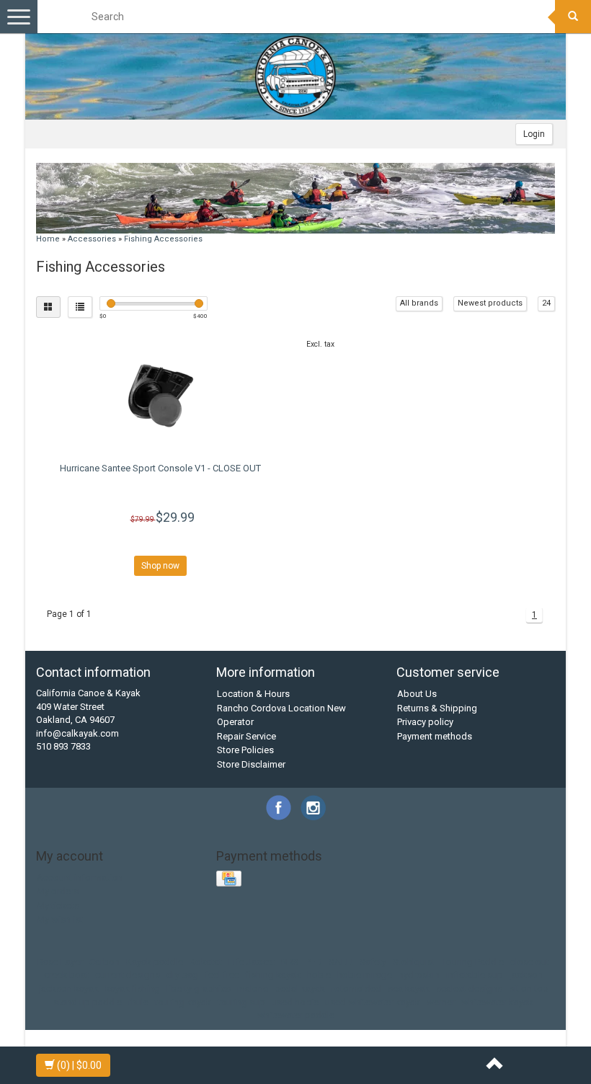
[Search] (573, 16)
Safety (373, 961)
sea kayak (409, 988)
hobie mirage (364, 974)
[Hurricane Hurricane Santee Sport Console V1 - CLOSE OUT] (160, 393)
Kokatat (206, 961)
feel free (222, 974)
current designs (127, 974)
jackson (526, 974)
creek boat (66, 974)
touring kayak (183, 1002)
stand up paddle (87, 1002)
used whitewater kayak (372, 1002)
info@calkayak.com (77, 733)
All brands (419, 303)
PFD (314, 961)
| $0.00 (79, 1065)
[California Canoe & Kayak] (295, 76)
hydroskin (419, 974)
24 (546, 303)
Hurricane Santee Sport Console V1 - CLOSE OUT (160, 468)
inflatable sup (474, 974)
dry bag (182, 974)
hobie (319, 974)
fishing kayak (273, 974)
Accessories (92, 239)
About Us (417, 693)
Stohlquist (414, 961)
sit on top (528, 988)
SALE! (341, 961)
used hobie (295, 1002)
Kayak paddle (154, 961)
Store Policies (245, 750)
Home (48, 239)
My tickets (58, 905)
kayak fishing (132, 988)
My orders (58, 891)
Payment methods (434, 736)
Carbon (104, 961)
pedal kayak (300, 988)
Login (534, 134)
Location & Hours (253, 693)
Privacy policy (425, 721)
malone (252, 988)
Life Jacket (251, 961)
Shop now (160, 566)
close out (529, 961)
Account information (80, 877)
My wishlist (60, 919)
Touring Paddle (473, 961)
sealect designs (469, 988)
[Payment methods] (230, 879)
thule (138, 1002)
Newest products (490, 303)
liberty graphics (198, 988)
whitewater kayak (497, 1002)
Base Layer (60, 961)
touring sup (241, 1002)
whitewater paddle (295, 1015)
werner (441, 1002)
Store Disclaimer (251, 764)
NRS (290, 961)
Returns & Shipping (437, 708)
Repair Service (246, 736)
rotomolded (356, 988)
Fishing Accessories (163, 239)
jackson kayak (69, 988)
